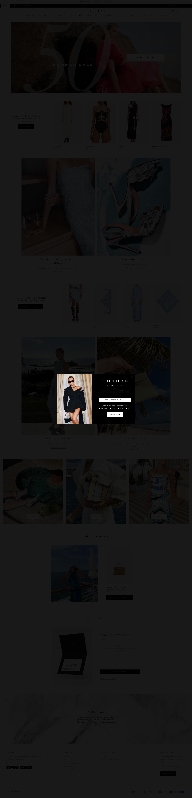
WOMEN (104, 408)
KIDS (121, 408)
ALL (129, 408)
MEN (113, 408)
